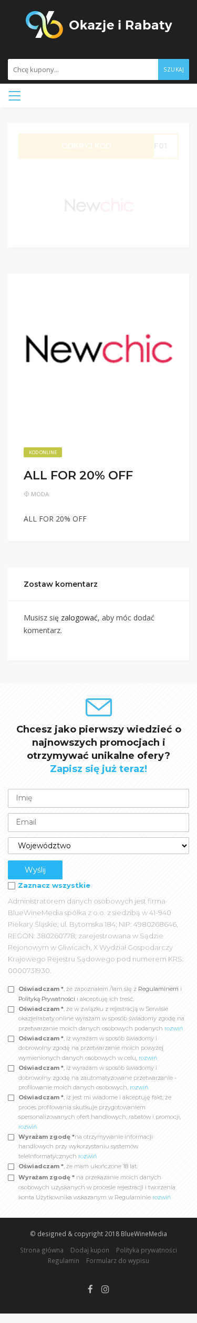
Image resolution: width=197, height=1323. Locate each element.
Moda (40, 494)
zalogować (79, 618)
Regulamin (63, 1260)
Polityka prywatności (146, 1250)
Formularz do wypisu (117, 1260)
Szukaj (173, 69)
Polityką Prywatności (47, 999)
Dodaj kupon (89, 1250)
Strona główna (42, 1250)
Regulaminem (158, 989)
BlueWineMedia (144, 1233)
